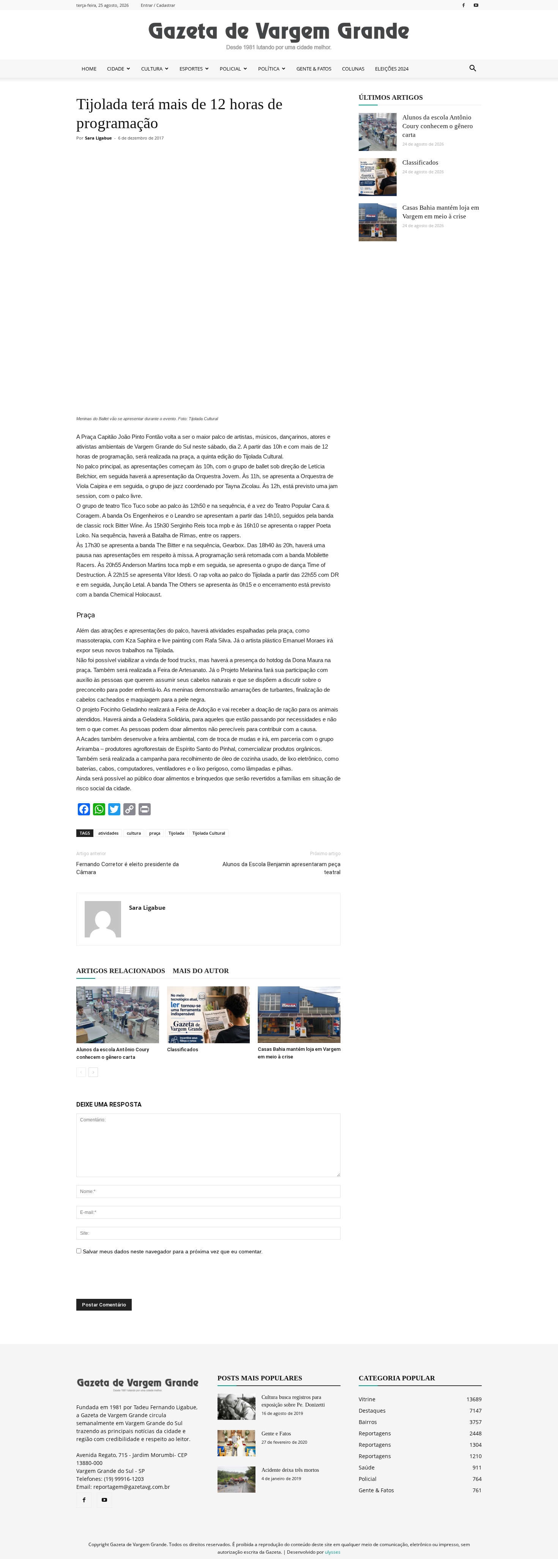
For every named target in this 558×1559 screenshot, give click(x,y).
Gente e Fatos (276, 1434)
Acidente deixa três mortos (290, 1470)
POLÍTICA (268, 68)
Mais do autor (201, 971)
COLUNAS (353, 68)
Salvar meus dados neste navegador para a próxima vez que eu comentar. (173, 1251)
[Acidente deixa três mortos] (236, 1479)
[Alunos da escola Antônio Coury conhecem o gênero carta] (117, 1014)
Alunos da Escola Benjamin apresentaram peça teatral (281, 868)
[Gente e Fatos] (236, 1443)
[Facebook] (463, 5)
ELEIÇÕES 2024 (391, 68)
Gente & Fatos (376, 1490)
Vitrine (367, 1399)
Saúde (367, 1467)
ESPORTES (191, 68)
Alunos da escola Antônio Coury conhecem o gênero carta (437, 126)
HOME (89, 68)
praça (154, 833)
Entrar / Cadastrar (158, 5)
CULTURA (151, 68)
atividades (108, 833)
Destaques (372, 1410)
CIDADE (115, 68)
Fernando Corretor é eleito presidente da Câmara (127, 868)
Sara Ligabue (98, 138)
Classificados (182, 1049)
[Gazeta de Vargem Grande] (279, 35)
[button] (472, 69)
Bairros (368, 1422)
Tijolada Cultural (208, 833)
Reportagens (375, 1433)
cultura (134, 833)
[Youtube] (476, 5)
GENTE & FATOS (313, 68)
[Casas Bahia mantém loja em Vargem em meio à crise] (299, 1014)
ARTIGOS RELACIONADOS (120, 971)
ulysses (332, 1552)
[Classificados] (208, 1014)
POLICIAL (230, 68)
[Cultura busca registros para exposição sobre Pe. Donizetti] (236, 1407)
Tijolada (176, 833)
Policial (368, 1478)
